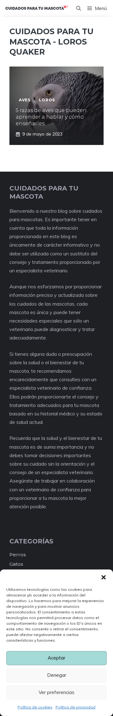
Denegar (56, 675)
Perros (17, 555)
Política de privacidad (75, 707)
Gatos (16, 564)
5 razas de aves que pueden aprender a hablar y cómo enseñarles (51, 116)
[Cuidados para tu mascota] (37, 8)
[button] (103, 577)
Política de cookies (35, 707)
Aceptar (56, 658)
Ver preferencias (56, 692)
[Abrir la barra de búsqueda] (78, 8)
